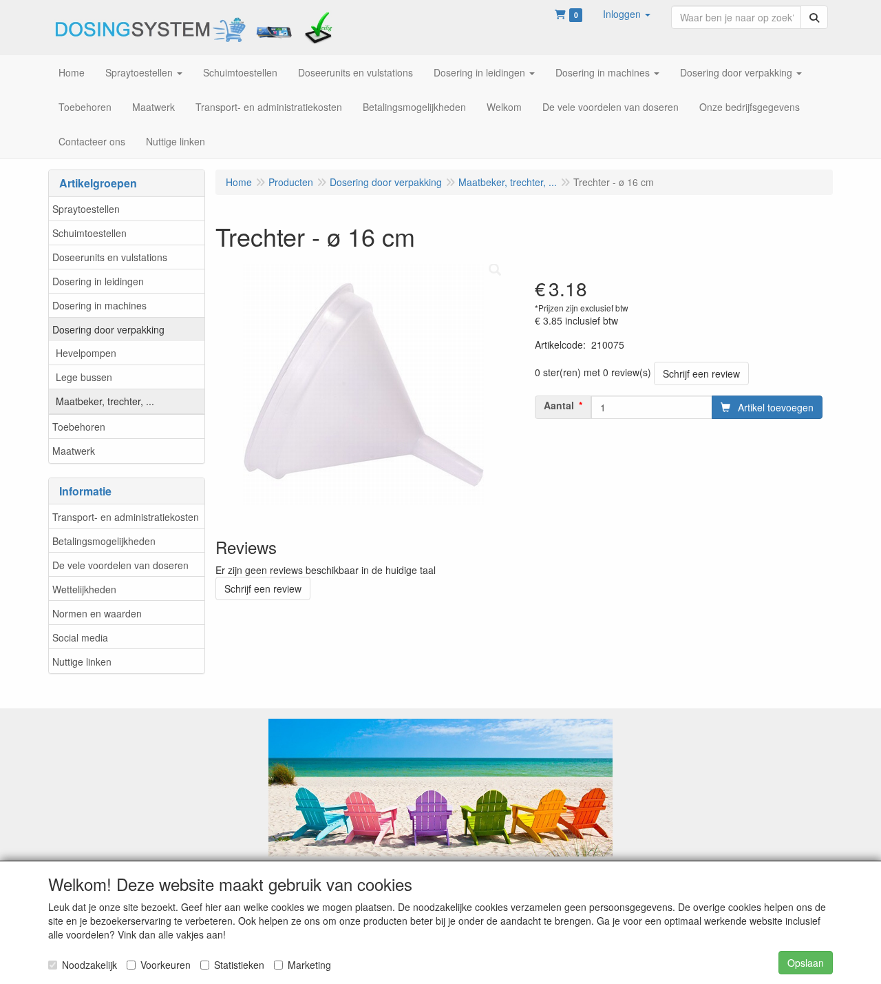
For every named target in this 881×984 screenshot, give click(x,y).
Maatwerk (73, 451)
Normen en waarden (97, 613)
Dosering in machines (99, 305)
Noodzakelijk (89, 965)
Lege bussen (84, 377)
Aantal (559, 405)
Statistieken (239, 965)
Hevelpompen (86, 353)
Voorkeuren (165, 965)
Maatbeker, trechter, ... (105, 401)
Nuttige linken (82, 661)
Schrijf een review (701, 373)
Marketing (309, 965)
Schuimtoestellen (89, 233)
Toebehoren (78, 426)
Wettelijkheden (84, 589)
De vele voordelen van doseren (120, 565)
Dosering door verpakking (108, 329)
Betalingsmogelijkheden (104, 541)
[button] (627, 14)
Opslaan (805, 963)
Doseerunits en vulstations (109, 257)
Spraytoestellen (86, 209)
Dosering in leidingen (98, 281)
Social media (80, 637)
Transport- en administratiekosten (125, 517)
